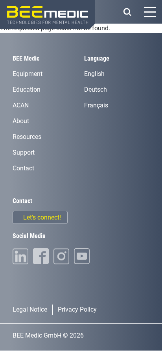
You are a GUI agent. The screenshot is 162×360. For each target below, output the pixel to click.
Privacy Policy (77, 309)
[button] (127, 12)
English (94, 74)
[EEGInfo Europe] (47, 14)
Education (26, 89)
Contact (23, 168)
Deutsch (95, 89)
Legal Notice (30, 309)
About (21, 121)
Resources (27, 136)
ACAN (21, 105)
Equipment (27, 74)
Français (96, 105)
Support (24, 152)
